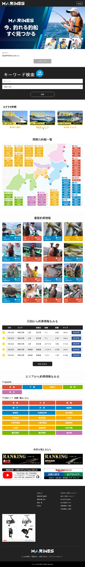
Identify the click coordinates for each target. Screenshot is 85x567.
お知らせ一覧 (42, 61)
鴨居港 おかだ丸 (42, 127)
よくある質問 (25, 556)
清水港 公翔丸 (14, 127)
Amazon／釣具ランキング (68, 493)
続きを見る (42, 364)
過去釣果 (76, 332)
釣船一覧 (39, 503)
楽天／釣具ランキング (67, 496)
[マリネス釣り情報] (13, 3)
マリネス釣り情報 (37, 564)
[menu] (80, 3)
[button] (80, 119)
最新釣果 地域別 (42, 496)
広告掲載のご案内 (66, 509)
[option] (42, 28)
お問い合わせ (43, 556)
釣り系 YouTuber (66, 499)
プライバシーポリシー (55, 556)
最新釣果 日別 (41, 499)
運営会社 (34, 556)
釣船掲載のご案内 (66, 506)
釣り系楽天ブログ (66, 503)
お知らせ (39, 493)
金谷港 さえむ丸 (70, 127)
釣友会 (39, 506)
